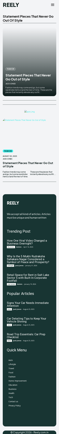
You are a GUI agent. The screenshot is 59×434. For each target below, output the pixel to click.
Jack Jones (10, 84)
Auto (9, 309)
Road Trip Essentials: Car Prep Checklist (26, 336)
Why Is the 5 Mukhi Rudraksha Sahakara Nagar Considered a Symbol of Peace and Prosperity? (28, 259)
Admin (19, 247)
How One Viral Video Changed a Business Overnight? (27, 242)
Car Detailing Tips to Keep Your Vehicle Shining (26, 320)
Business (11, 247)
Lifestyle (10, 266)
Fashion (10, 69)
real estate (11, 284)
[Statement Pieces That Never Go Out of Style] (29, 61)
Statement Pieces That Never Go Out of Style (28, 77)
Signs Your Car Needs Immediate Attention (28, 304)
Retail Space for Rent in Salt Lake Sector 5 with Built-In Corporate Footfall (28, 277)
